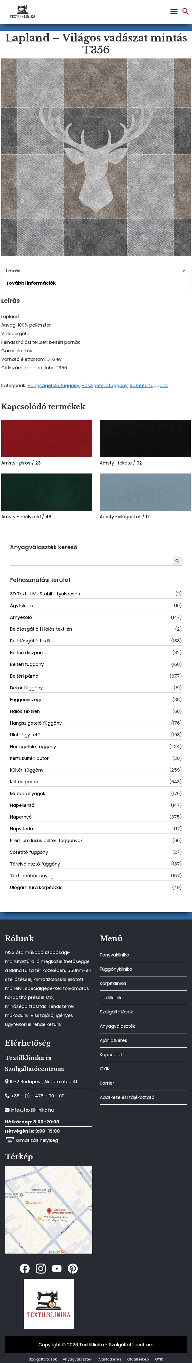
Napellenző (22, 805)
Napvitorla (21, 829)
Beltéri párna (24, 676)
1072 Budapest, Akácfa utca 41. (43, 1081)
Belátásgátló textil (30, 641)
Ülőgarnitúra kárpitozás (36, 887)
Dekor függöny (26, 688)
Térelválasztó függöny (35, 864)
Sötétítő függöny (149, 385)
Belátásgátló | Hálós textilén (41, 629)
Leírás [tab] (13, 271)
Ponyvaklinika (114, 955)
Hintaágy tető (25, 735)
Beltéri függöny (27, 664)
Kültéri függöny (27, 770)
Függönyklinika (116, 969)
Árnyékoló (21, 617)
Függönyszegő (26, 699)
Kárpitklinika (113, 983)
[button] (186, 13)
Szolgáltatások (116, 1012)
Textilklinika (112, 997)
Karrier (107, 1083)
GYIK (105, 1069)
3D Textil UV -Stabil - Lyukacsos (45, 594)
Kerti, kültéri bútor (29, 758)
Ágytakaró (21, 605)
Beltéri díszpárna (29, 652)
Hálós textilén (25, 711)
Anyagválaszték (117, 1026)
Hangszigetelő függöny (53, 385)
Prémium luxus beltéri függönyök (46, 840)
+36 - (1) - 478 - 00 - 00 (37, 1096)
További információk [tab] (31, 283)
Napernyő (21, 817)
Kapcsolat (111, 1054)
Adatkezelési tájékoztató (127, 1097)
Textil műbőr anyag (32, 876)
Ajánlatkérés (113, 1040)
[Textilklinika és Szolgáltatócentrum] (48, 1169)
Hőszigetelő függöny (105, 385)
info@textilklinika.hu (32, 1110)
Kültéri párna (24, 782)
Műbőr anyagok (27, 793)
